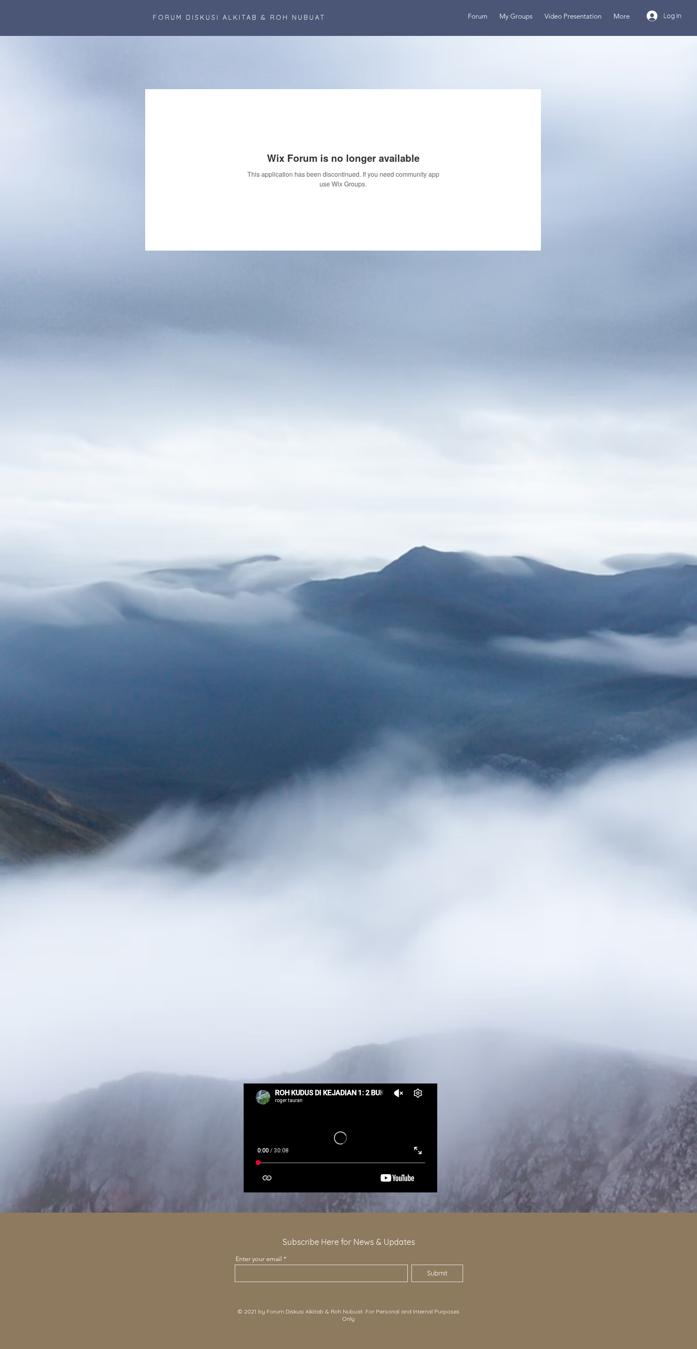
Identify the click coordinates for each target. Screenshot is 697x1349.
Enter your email (259, 1259)
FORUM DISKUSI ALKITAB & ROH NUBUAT (239, 17)
